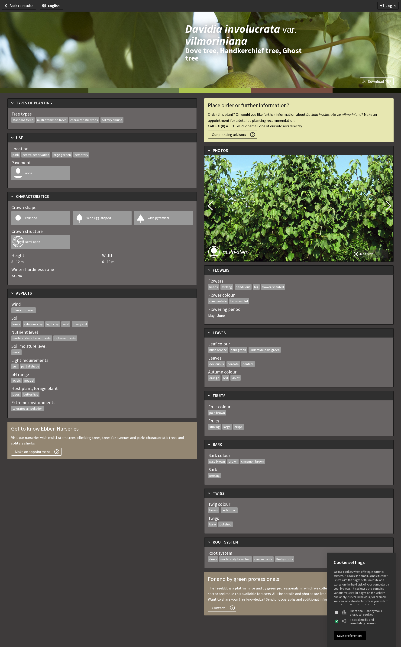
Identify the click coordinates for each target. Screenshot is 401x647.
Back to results (21, 5)
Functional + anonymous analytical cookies (366, 612)
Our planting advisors (229, 134)
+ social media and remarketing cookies (362, 621)
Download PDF (379, 81)
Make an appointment (32, 451)
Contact (218, 607)
